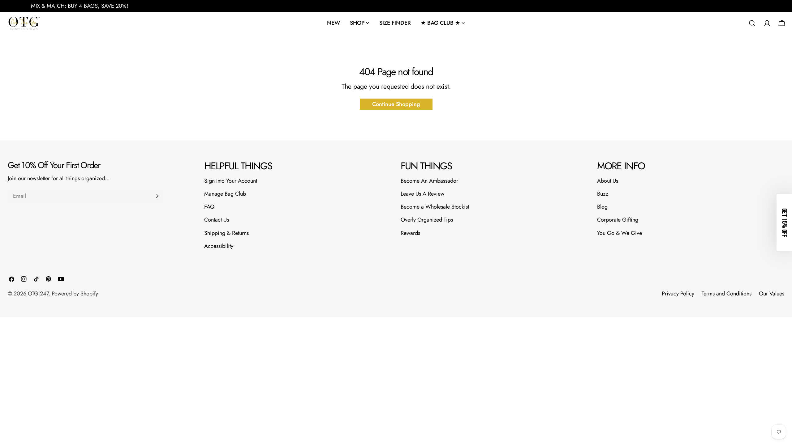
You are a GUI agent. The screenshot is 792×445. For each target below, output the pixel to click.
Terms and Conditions (726, 294)
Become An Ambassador (429, 181)
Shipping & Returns (226, 233)
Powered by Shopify (75, 294)
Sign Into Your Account (230, 181)
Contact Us (216, 220)
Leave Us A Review (422, 194)
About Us (607, 181)
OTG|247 (38, 294)
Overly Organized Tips (427, 220)
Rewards (410, 233)
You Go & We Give (619, 233)
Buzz (602, 194)
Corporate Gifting (617, 220)
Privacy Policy (678, 294)
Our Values (771, 294)
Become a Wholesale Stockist (435, 207)
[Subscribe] (157, 196)
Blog (602, 207)
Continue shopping (396, 104)
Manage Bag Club (225, 194)
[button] (784, 222)
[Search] (752, 23)
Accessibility (218, 246)
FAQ (209, 207)
